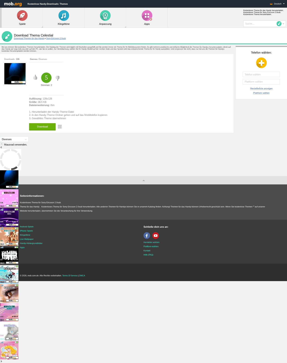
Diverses (43, 59)
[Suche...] (280, 23)
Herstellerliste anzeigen (261, 88)
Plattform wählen (261, 93)
